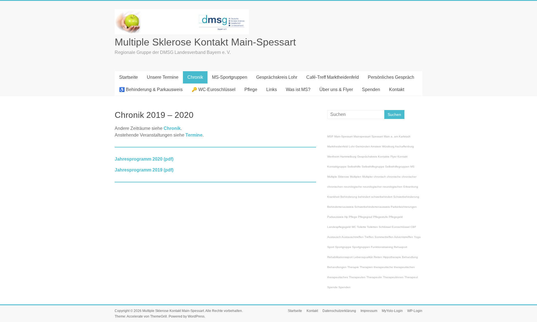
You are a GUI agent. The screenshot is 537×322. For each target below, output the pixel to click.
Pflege (250, 89)
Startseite (128, 77)
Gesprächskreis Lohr (276, 77)
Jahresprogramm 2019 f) (144, 170)
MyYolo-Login (392, 311)
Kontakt (396, 89)
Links (271, 89)
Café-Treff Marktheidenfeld (332, 77)
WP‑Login (414, 311)
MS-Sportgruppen (229, 77)
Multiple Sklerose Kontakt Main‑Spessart (205, 42)
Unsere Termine (162, 77)
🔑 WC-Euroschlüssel (213, 89)
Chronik (195, 77)
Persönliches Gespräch (391, 77)
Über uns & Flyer (336, 89)
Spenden (371, 89)
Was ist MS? (298, 89)
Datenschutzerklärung (339, 311)
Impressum (369, 311)
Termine (193, 135)
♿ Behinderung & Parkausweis (151, 89)
